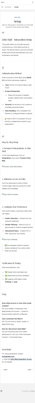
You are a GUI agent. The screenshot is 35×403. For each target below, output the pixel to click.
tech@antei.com (8, 356)
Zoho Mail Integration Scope (21, 359)
